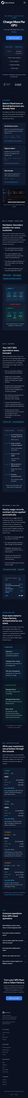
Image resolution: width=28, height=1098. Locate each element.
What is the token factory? (14, 956)
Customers (5, 1072)
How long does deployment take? (14, 949)
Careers (4, 1079)
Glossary (4, 1064)
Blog (3, 1062)
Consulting (5, 1069)
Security (4, 1082)
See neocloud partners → (11, 182)
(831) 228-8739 (6, 1023)
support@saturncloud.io (8, 1022)
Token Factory (6, 1032)
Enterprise (5, 1037)
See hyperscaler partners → (12, 163)
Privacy (16, 1094)
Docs (3, 1067)
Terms (11, 1094)
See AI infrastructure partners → (13, 141)
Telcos (4, 1054)
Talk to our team (14, 38)
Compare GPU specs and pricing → (14, 894)
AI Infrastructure (6, 1047)
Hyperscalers (5, 1050)
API (3, 1035)
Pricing (4, 1039)
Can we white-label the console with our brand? (14, 942)
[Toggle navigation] (24, 2)
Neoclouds (5, 1052)
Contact (4, 1084)
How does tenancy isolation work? (14, 934)
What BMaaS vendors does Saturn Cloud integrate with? (14, 927)
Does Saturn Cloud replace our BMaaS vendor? (14, 962)
